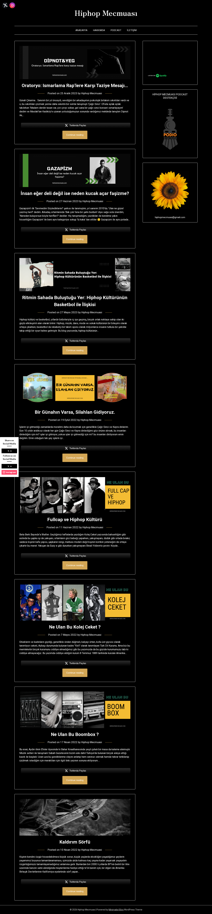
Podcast (116, 30)
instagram (11, 472)
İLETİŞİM (132, 30)
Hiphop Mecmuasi (91, 93)
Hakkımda (99, 30)
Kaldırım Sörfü (74, 842)
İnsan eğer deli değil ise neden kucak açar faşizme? (75, 193)
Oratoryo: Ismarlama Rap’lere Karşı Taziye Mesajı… (75, 85)
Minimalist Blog (116, 909)
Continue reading (74, 134)
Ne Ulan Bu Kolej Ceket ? (75, 627)
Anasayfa (81, 30)
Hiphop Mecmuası (106, 12)
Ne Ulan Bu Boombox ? (75, 734)
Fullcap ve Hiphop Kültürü (74, 519)
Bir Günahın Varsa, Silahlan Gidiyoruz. (75, 412)
